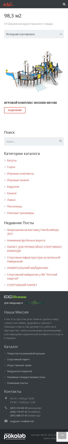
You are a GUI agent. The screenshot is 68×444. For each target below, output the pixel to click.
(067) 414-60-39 (18, 408)
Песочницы (14, 206)
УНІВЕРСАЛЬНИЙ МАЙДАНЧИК (27, 268)
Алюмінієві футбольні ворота (26, 240)
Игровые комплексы (20, 173)
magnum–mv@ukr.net (22, 421)
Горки (11, 167)
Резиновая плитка (17, 383)
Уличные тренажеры (20, 213)
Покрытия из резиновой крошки (26, 353)
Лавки (11, 200)
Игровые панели (18, 180)
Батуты (12, 160)
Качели (11, 193)
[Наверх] (62, 435)
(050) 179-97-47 (18, 411)
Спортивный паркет (18, 359)
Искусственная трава (19, 365)
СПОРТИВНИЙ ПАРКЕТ (22, 285)
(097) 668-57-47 (18, 415)
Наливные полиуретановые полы (26, 377)
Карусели (13, 187)
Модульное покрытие (19, 371)
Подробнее (15, 110)
